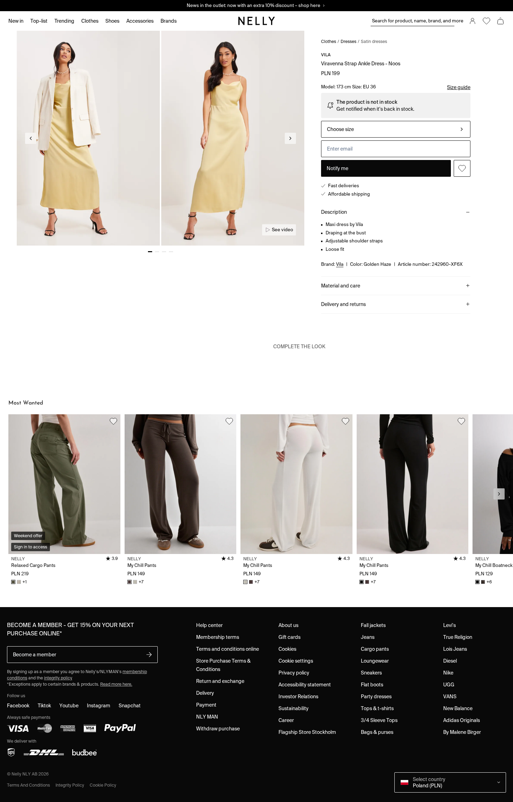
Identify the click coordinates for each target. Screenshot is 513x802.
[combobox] (395, 129)
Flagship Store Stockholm (307, 732)
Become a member (34, 654)
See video (282, 230)
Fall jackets (373, 625)
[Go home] (256, 21)
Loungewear (375, 661)
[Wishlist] (486, 21)
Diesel (450, 661)
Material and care (340, 286)
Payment (206, 705)
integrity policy (58, 677)
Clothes (328, 41)
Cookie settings (295, 661)
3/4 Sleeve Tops (379, 720)
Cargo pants (375, 649)
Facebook (18, 705)
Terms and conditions (28, 785)
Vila (325, 54)
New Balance (458, 708)
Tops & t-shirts (377, 708)
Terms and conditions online (227, 649)
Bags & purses (377, 732)
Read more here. (116, 684)
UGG (448, 684)
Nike (448, 673)
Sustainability (293, 708)
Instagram (98, 705)
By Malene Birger (462, 732)
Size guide (458, 87)
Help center (209, 625)
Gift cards (289, 637)
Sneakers (371, 673)
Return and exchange (220, 681)
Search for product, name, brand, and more (413, 21)
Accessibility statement (304, 684)
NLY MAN (207, 717)
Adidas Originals (461, 720)
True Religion (457, 637)
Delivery (205, 693)
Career (286, 720)
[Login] (472, 21)
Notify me (337, 168)
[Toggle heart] (462, 168)
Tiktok (44, 705)
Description (334, 212)
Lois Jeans (455, 649)
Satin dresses (374, 41)
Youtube (69, 705)
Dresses (348, 41)
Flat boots (372, 684)
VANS (449, 696)
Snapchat (130, 705)
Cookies (287, 649)
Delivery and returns (343, 304)
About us (288, 625)
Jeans (367, 637)
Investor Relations (298, 696)
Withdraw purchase (218, 729)
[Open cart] (500, 21)
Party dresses (376, 696)
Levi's (449, 625)
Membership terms (217, 637)
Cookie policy (103, 785)
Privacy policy (293, 673)
